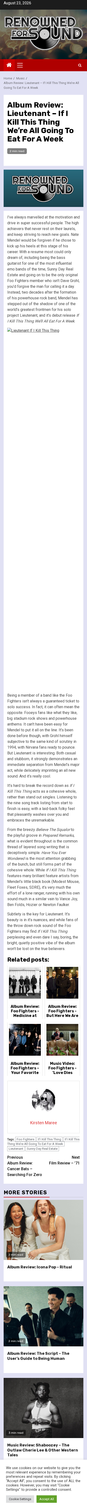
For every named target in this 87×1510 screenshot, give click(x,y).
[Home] (9, 65)
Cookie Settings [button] (20, 1499)
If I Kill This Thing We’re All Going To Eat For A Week (43, 1141)
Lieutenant (16, 1148)
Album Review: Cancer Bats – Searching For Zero (24, 1166)
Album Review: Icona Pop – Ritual (39, 1267)
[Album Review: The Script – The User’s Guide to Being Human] (43, 1316)
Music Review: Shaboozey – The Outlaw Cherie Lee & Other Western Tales (42, 1450)
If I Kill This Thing (49, 1139)
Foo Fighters (25, 1139)
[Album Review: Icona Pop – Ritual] (43, 1230)
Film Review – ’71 (64, 1160)
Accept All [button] (46, 1499)
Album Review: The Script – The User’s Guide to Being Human (38, 1356)
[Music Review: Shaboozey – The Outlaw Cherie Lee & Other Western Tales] (43, 1408)
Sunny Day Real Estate (42, 1148)
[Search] (80, 65)
